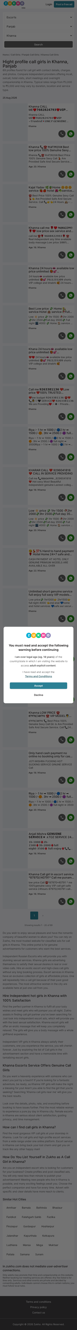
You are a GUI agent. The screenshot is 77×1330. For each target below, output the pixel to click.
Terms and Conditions (38, 676)
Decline (38, 694)
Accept (38, 685)
